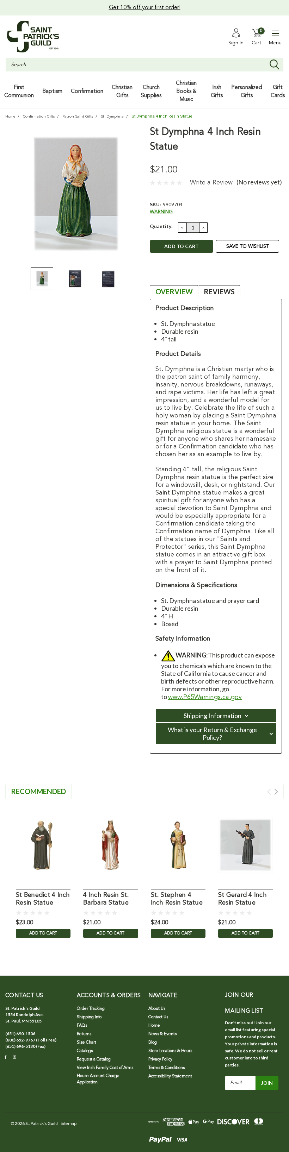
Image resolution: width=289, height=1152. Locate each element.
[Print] (178, 273)
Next (136, 194)
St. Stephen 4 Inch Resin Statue (177, 899)
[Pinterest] (201, 273)
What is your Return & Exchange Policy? (212, 733)
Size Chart (86, 1042)
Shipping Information (212, 715)
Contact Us (158, 1017)
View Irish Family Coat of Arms (105, 1068)
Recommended (38, 791)
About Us (156, 1009)
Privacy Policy (160, 1059)
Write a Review (211, 183)
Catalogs (85, 1051)
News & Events (162, 1034)
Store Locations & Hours (170, 1051)
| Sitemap (67, 1124)
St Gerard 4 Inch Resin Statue (242, 899)
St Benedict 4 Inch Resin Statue (43, 899)
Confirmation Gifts (39, 117)
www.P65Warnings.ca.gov (205, 697)
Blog (152, 1042)
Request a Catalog (94, 1059)
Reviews (219, 291)
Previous (14, 194)
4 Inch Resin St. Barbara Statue (106, 899)
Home (10, 117)
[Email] (166, 273)
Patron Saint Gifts (77, 117)
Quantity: (161, 226)
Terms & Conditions (166, 1068)
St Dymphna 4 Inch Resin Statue (161, 116)
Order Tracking (91, 1009)
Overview (174, 291)
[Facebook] (154, 273)
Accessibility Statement (170, 1076)
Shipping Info (89, 1017)
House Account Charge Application (98, 1079)
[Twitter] (189, 273)
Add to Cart (43, 933)
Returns (84, 1034)
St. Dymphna (112, 117)
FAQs (82, 1026)
